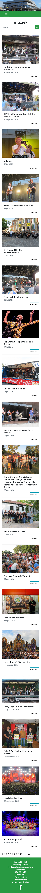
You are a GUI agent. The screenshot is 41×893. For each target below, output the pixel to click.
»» (29, 854)
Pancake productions (24, 867)
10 (21, 854)
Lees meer (33, 76)
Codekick (25, 864)
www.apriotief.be (20, 879)
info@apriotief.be (20, 877)
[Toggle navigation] (6, 14)
